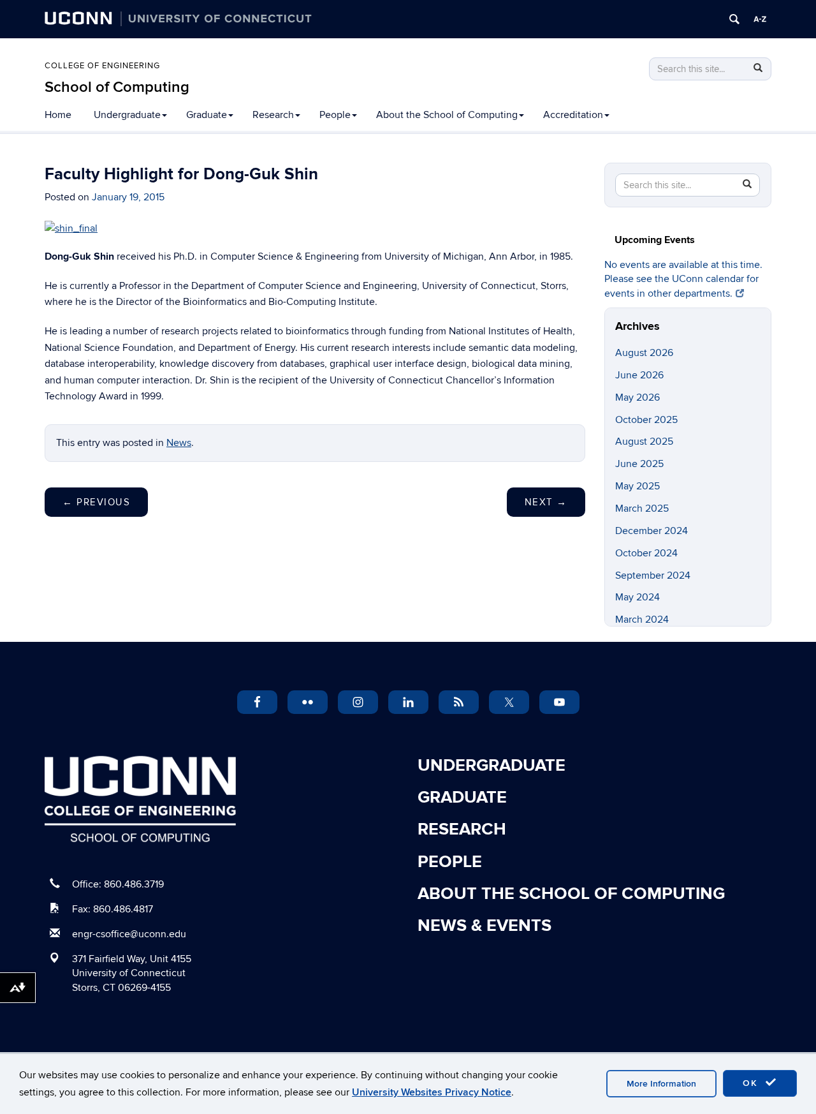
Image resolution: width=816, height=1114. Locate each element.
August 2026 (644, 352)
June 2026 (639, 375)
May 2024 (637, 597)
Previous (96, 502)
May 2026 (637, 397)
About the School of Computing (447, 114)
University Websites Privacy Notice (431, 1092)
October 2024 (646, 553)
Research (273, 114)
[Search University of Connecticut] (734, 19)
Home (58, 114)
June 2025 (639, 463)
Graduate (206, 114)
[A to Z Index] (760, 19)
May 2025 (637, 486)
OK (752, 1083)
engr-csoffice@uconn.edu (129, 934)
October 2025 (646, 419)
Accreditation (573, 114)
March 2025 (642, 508)
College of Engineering (102, 66)
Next (546, 502)
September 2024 (652, 575)
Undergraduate (127, 114)
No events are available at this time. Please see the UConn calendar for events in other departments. (683, 279)
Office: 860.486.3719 (118, 884)
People (335, 114)
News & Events (484, 926)
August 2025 (644, 441)
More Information (661, 1083)
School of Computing (117, 87)
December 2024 (651, 530)
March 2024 (642, 619)
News (178, 442)
